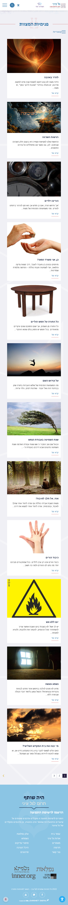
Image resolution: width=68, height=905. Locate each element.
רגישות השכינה (50, 137)
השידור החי (40, 7)
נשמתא (25, 838)
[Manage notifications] (5, 899)
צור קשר (56, 852)
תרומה (57, 847)
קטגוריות (57, 32)
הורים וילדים (52, 201)
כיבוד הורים (52, 557)
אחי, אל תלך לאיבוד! (47, 498)
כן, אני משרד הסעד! (48, 259)
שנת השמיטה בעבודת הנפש (43, 439)
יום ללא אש (52, 622)
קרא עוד (55, 93)
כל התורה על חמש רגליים (45, 321)
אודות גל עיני (54, 838)
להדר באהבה (51, 77)
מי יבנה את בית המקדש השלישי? (40, 746)
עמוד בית (55, 834)
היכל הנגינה (23, 847)
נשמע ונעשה (52, 684)
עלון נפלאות (23, 834)
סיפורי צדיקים (22, 843)
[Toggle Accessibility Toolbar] (62, 899)
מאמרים (56, 843)
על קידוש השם (51, 380)
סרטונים (24, 852)
